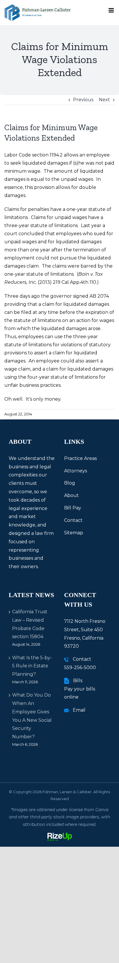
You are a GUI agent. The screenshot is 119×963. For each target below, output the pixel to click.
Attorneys (75, 471)
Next (104, 99)
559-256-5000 (80, 667)
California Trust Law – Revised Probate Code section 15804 (29, 624)
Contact (73, 520)
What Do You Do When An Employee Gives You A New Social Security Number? (32, 715)
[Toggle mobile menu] (112, 10)
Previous (83, 99)
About (71, 495)
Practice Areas (80, 458)
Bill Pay (72, 508)
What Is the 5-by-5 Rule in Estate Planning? (32, 666)
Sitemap (73, 532)
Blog (69, 483)
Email (79, 710)
